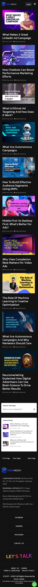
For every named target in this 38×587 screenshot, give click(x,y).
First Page (6, 458)
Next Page (31, 458)
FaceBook (19, 517)
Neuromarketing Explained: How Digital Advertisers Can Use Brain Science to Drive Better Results (16, 382)
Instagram (19, 534)
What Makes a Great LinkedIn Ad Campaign (16, 36)
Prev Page (16, 458)
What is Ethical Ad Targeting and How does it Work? (18, 111)
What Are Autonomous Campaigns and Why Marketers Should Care (17, 339)
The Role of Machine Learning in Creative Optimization (15, 301)
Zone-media (19, 579)
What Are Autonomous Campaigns (17, 148)
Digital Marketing (9, 31)
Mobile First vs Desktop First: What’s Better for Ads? (17, 224)
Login (28, 4)
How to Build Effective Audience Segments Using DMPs (16, 185)
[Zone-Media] (9, 4)
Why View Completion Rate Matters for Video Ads (17, 262)
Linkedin (19, 526)
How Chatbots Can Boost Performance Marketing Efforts (18, 73)
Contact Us (19, 543)
